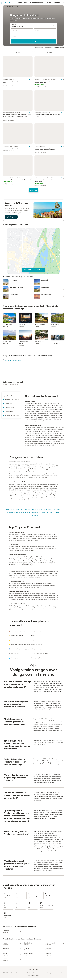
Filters (50, 52)
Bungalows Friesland (58, 47)
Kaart (18, 52)
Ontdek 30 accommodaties (33, 270)
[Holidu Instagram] (30, 969)
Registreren (57, 2)
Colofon (29, 973)
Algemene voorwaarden (39, 973)
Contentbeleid (59, 973)
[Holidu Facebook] (36, 969)
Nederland (48, 47)
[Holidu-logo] (8, 2)
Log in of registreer (11, 217)
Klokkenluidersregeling (33, 975)
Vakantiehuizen (39, 47)
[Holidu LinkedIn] (33, 969)
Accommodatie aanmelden (37, 2)
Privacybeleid (50, 973)
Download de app (22, 2)
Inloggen (49, 2)
